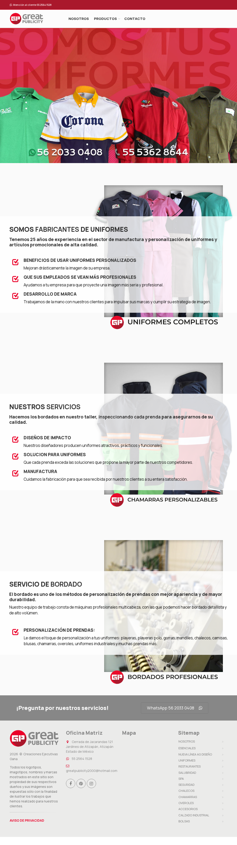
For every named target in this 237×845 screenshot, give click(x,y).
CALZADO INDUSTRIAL (193, 815)
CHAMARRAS (187, 797)
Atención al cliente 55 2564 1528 (32, 4)
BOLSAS (184, 821)
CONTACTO (134, 18)
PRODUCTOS (105, 18)
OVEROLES (186, 803)
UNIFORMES (186, 760)
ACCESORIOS (188, 809)
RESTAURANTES (189, 766)
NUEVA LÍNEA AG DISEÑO (195, 754)
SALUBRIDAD (187, 773)
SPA (181, 779)
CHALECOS (186, 791)
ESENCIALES (187, 748)
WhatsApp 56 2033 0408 (170, 708)
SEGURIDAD (186, 785)
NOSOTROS (79, 18)
